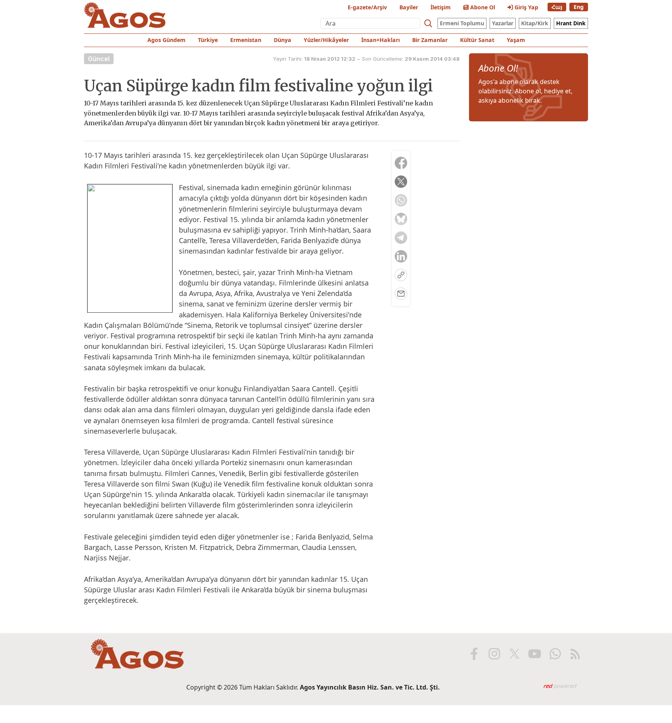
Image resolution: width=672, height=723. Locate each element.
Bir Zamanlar (430, 40)
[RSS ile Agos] (575, 654)
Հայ (556, 7)
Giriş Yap (525, 7)
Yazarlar (502, 23)
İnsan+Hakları (380, 40)
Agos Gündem (166, 40)
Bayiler (408, 7)
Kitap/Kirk (534, 23)
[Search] (428, 23)
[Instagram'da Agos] (494, 654)
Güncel (99, 59)
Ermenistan (245, 40)
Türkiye (208, 40)
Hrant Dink (571, 23)
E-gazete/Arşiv (367, 7)
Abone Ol (482, 7)
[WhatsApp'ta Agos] (555, 654)
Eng (579, 7)
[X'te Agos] (514, 654)
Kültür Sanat (477, 40)
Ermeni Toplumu (462, 23)
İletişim (440, 7)
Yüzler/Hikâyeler (326, 40)
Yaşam (516, 40)
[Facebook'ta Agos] (474, 654)
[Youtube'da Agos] (535, 654)
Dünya (282, 40)
